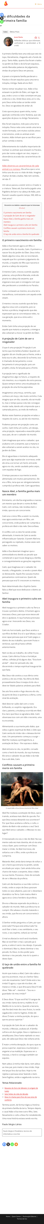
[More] (16, 1144)
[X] (8, 1144)
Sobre (5, 32)
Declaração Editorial (29, 1216)
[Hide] (1, 26)
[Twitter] (38, 37)
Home (8, 1216)
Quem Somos (16, 1216)
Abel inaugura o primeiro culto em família (20, 225)
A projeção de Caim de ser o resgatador (19, 215)
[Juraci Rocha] (8, 41)
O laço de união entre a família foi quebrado (21, 234)
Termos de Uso (22, 1219)
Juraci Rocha (18, 37)
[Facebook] (35, 37)
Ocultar (22, 208)
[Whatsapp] (12, 1144)
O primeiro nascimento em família (17, 212)
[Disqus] (22, 1178)
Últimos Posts (14, 32)
